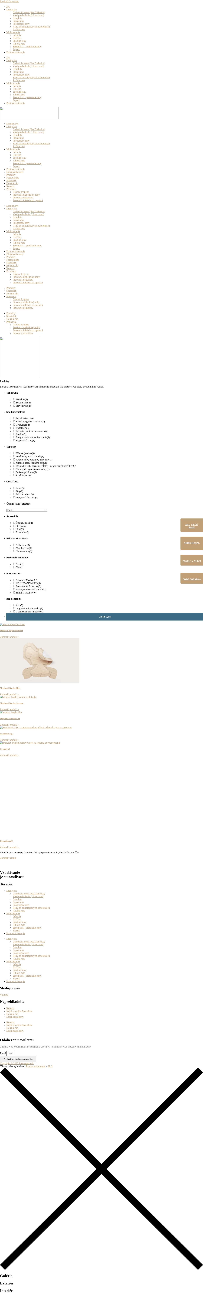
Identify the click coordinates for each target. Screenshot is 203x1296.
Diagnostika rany (14, 172)
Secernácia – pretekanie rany (27, 46)
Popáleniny (18, 21)
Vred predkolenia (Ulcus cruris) (28, 15)
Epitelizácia (23, 428)
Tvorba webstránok (35, 1066)
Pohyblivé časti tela (27, 497)
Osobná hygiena (21, 192)
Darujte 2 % (12, 123)
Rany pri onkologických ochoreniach (31, 26)
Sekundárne (23, 402)
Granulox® (5, 749)
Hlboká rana (19, 43)
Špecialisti (11, 180)
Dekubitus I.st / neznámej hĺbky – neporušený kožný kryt (46, 466)
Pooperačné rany (21, 23)
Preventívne (23, 405)
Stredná (21, 526)
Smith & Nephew (26, 592)
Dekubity (17, 18)
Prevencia (11, 189)
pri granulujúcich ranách (29, 608)
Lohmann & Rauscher (28, 586)
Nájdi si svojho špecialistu (19, 1011)
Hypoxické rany (25, 440)
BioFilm (17, 38)
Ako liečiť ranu (191, 526)
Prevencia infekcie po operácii (28, 200)
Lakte (20, 488)
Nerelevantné (24, 551)
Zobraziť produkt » (9, 637)
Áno (19, 564)
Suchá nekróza (24, 418)
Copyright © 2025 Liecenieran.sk (17, 1063)
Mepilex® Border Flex (10, 718)
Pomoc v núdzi (192, 561)
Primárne (22, 399)
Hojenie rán (12, 183)
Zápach (16, 49)
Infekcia (17, 35)
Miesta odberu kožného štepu (32, 462)
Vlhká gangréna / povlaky (30, 421)
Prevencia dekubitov (23, 197)
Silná (20, 529)
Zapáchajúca (23, 475)
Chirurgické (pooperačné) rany (32, 469)
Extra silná (22, 532)
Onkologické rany (26, 472)
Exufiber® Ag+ (6, 734)
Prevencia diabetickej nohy (26, 194)
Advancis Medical (26, 580)
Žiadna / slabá (24, 522)
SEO (50, 1066)
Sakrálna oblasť (25, 494)
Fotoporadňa (12, 177)
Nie (19, 567)
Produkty (11, 174)
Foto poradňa (192, 579)
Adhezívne (23, 545)
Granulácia (23, 424)
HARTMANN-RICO (28, 583)
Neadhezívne (24, 548)
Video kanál (192, 543)
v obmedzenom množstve (30, 611)
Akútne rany (19, 29)
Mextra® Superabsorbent (11, 630)
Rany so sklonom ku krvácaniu (33, 437)
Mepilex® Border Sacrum (11, 703)
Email (3, 1053)
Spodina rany (19, 40)
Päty (19, 491)
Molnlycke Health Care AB (31, 589)
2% (8, 6)
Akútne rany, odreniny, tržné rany (34, 459)
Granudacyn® (6, 841)
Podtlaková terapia (15, 52)
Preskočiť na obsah (9, 1)
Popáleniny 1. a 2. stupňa (30, 456)
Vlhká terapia (13, 32)
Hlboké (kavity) (25, 453)
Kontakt (10, 186)
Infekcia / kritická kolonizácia (32, 431)
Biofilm (21, 434)
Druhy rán (11, 9)
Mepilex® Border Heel (10, 688)
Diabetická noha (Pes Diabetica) (29, 12)
